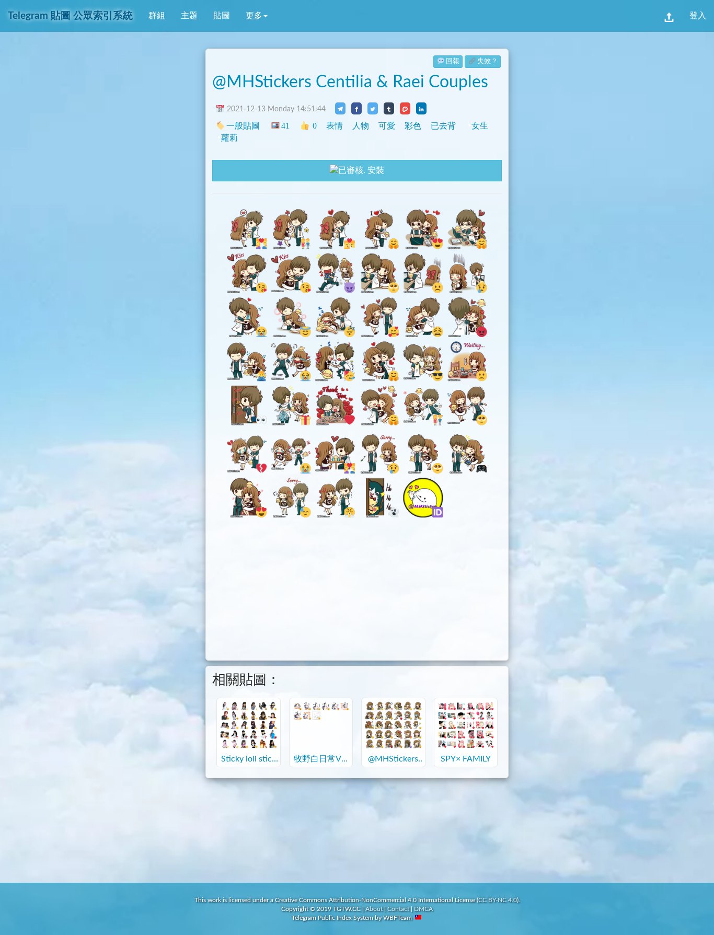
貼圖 (221, 15)
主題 (189, 15)
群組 (156, 15)
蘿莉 (229, 137)
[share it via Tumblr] (389, 108)
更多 (254, 15)
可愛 (386, 125)
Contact (398, 909)
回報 (452, 61)
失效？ (487, 61)
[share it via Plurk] (405, 108)
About (374, 909)
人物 (360, 125)
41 (285, 125)
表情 (334, 125)
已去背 (443, 125)
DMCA (423, 909)
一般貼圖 (243, 125)
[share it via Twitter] (372, 108)
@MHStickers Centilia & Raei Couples (350, 82)
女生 (479, 125)
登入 (697, 15)
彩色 (413, 125)
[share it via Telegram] (340, 108)
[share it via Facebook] (356, 108)
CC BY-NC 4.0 (497, 900)
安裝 (374, 170)
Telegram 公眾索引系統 (70, 16)
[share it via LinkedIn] (421, 108)
